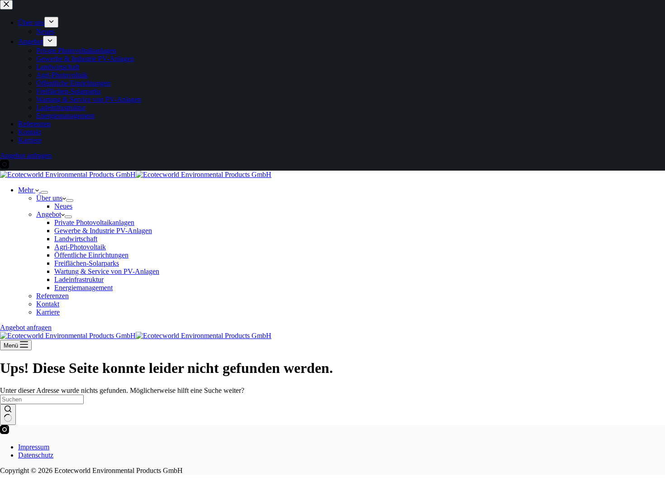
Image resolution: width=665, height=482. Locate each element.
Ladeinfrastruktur (79, 279)
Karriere (48, 312)
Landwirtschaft (75, 239)
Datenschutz (35, 455)
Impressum (33, 447)
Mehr (26, 190)
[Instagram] (4, 431)
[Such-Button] (8, 414)
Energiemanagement (83, 287)
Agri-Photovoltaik (80, 247)
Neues (63, 206)
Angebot (48, 214)
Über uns (49, 198)
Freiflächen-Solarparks (86, 263)
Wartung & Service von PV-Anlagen (106, 271)
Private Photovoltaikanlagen (94, 222)
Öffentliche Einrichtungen (91, 255)
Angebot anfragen (26, 327)
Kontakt (47, 304)
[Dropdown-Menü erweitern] (44, 192)
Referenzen (52, 296)
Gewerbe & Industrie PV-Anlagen (103, 230)
